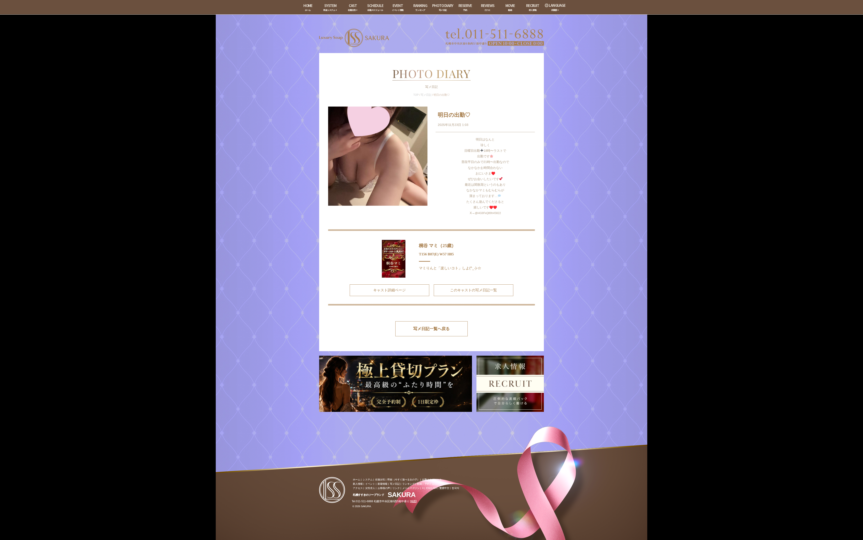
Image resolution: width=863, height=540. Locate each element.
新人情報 (358, 483)
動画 (419, 483)
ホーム (356, 479)
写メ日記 (426, 94)
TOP (416, 94)
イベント (370, 483)
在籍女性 (380, 479)
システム (368, 479)
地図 (413, 501)
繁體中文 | (445, 488)
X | (423, 488)
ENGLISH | (432, 488)
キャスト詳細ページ (389, 290)
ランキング (408, 483)
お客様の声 (384, 488)
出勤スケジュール (432, 479)
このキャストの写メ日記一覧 (473, 290)
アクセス (358, 488)
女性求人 (370, 488)
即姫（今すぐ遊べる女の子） (403, 479)
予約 (427, 483)
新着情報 (382, 483)
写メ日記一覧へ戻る (431, 328)
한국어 (455, 488)
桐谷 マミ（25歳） (437, 245)
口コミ (435, 483)
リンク (396, 488)
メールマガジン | (411, 488)
